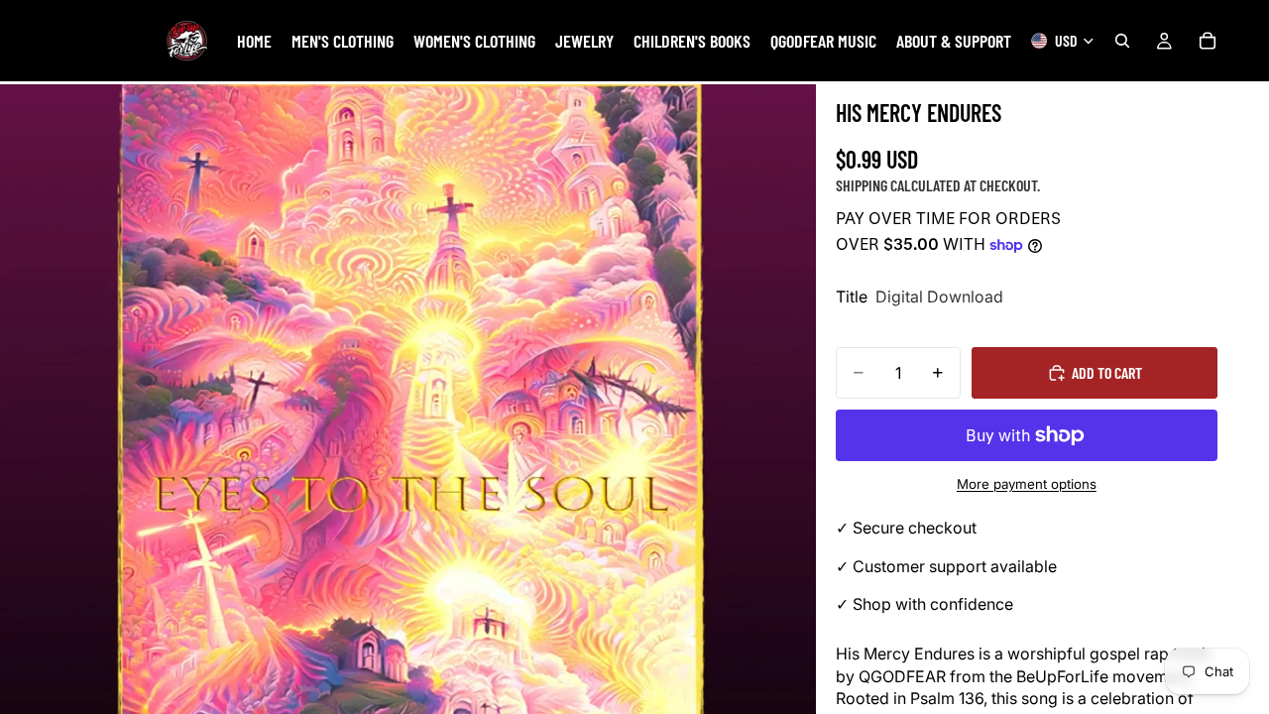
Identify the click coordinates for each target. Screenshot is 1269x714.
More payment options (1026, 484)
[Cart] (1207, 40)
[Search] (1122, 40)
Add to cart (1107, 372)
